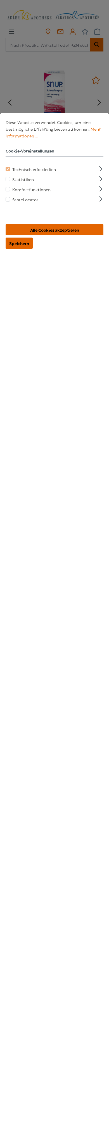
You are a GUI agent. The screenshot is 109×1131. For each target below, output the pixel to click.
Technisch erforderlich (34, 169)
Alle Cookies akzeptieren (54, 229)
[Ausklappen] (100, 168)
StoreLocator (25, 199)
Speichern (19, 243)
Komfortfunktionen (31, 189)
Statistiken (23, 179)
